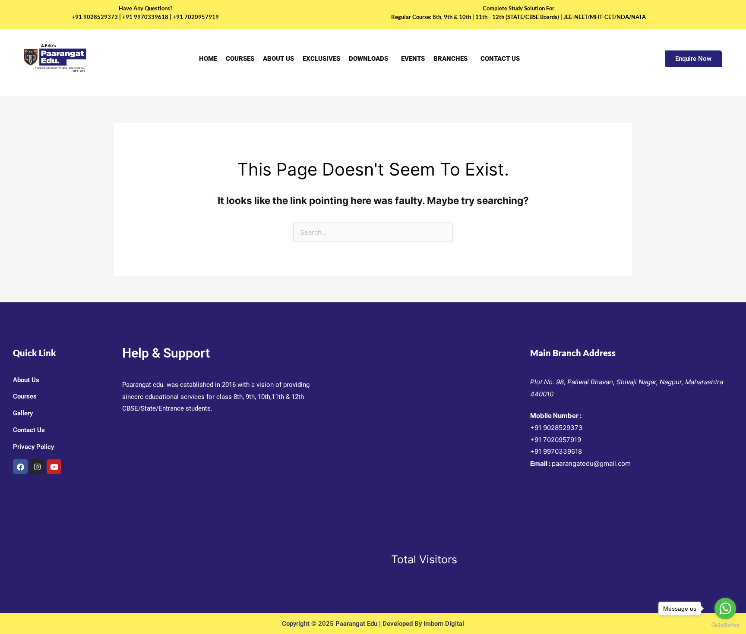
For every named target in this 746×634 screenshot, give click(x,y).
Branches (450, 59)
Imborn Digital (444, 624)
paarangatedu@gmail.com (591, 463)
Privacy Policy (33, 447)
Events (413, 59)
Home (208, 59)
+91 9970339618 (556, 451)
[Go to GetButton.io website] (725, 625)
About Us (278, 59)
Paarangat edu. (143, 385)
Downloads (368, 59)
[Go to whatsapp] (725, 608)
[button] (371, 59)
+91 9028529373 (556, 428)
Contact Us (500, 59)
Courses (240, 59)
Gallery (23, 413)
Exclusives (321, 59)
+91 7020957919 (555, 440)
